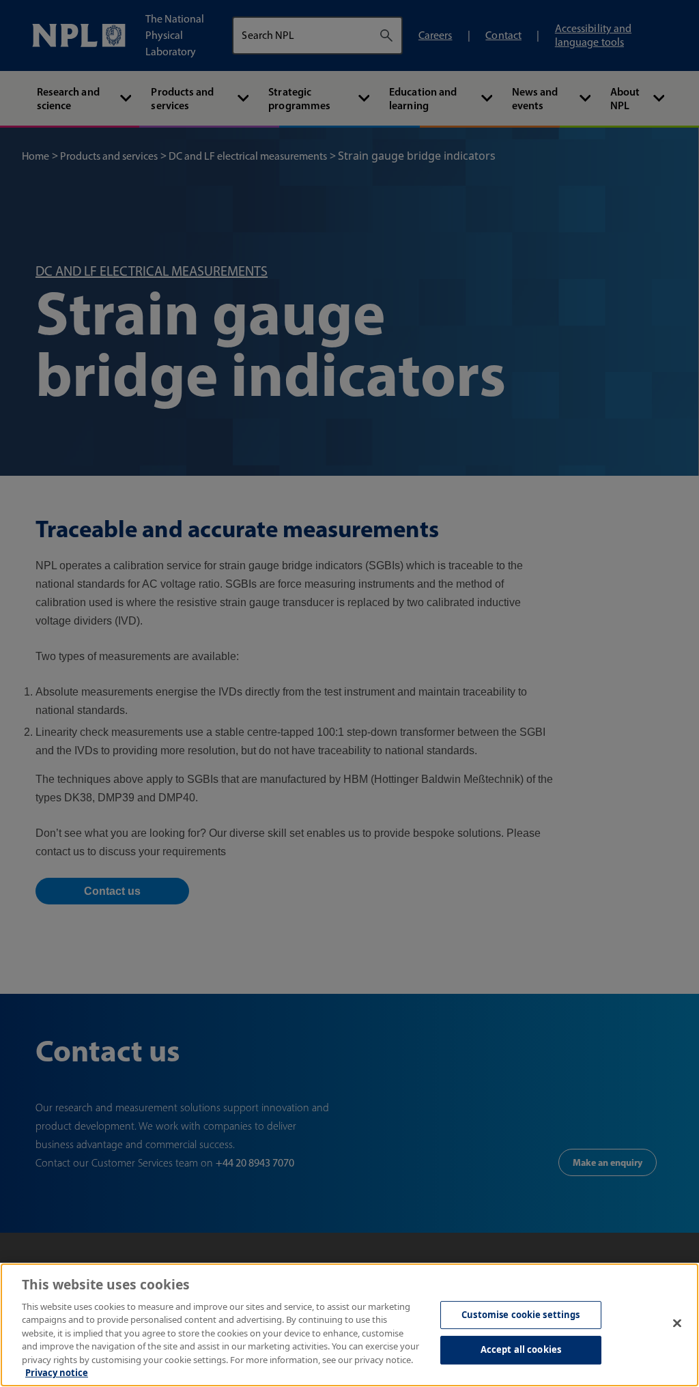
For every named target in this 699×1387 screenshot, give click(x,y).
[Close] (677, 1323)
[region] (349, 1325)
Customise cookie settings (520, 1315)
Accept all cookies (521, 1349)
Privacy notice (56, 1373)
